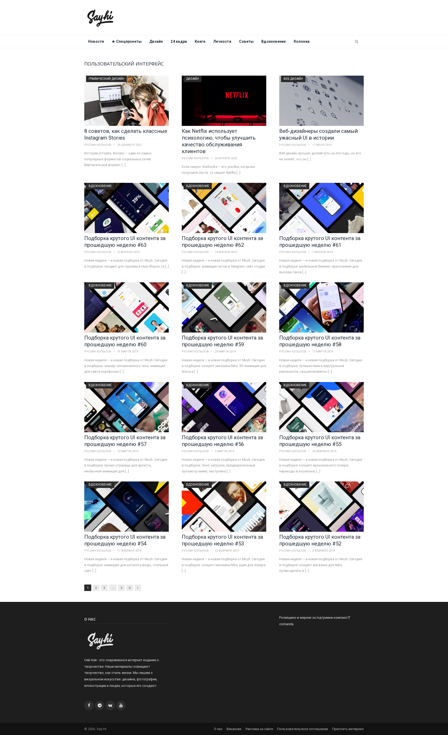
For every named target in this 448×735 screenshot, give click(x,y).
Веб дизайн (293, 79)
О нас (218, 729)
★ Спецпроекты (127, 41)
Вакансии (234, 729)
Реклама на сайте (259, 729)
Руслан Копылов (97, 145)
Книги (200, 41)
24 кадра (179, 41)
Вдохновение (273, 41)
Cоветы (246, 41)
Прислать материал (348, 729)
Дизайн (156, 41)
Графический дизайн (106, 79)
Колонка (302, 41)
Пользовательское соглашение (302, 729)
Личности (222, 41)
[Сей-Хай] (100, 17)
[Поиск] (356, 41)
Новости (96, 41)
